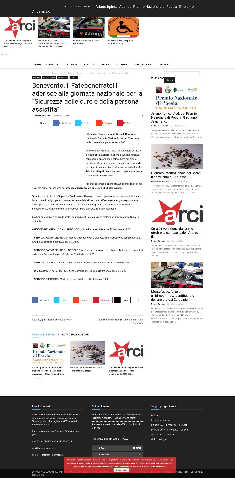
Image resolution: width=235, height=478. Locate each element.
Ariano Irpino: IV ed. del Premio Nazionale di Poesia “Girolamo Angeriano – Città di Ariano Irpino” (48, 370)
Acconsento (121, 470)
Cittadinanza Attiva (160, 420)
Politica (89, 64)
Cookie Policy (197, 472)
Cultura (121, 64)
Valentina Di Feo (42, 115)
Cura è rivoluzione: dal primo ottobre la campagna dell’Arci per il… (18, 43)
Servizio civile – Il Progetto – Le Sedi (169, 429)
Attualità (52, 64)
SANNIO (4, 54)
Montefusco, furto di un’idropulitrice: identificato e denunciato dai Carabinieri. (52, 43)
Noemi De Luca (158, 241)
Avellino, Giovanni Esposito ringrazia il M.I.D (120, 42)
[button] (165, 64)
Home (37, 64)
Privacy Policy (182, 472)
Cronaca (71, 64)
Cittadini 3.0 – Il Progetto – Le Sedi (169, 424)
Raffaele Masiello (159, 126)
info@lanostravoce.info (43, 448)
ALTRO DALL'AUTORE (75, 334)
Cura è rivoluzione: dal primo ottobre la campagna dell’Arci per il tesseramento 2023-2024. (126, 370)
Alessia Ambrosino (159, 181)
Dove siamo (76, 6)
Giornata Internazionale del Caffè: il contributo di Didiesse (176, 175)
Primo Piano (62, 78)
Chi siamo (64, 6)
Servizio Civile (142, 64)
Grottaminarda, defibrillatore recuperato (86, 42)
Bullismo (155, 415)
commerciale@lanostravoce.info (48, 454)
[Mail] (227, 58)
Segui (138, 454)
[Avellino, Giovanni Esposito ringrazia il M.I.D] (123, 27)
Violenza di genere (160, 439)
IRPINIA (87, 6)
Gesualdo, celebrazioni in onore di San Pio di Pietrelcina (120, 321)
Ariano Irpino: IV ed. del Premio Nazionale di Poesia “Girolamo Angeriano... (174, 117)
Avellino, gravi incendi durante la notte (52, 319)
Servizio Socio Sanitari (162, 434)
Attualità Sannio (49, 78)
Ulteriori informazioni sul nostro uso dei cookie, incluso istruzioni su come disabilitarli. (128, 466)
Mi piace (137, 448)
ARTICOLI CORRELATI (45, 334)
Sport (105, 64)
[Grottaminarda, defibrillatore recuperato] (89, 27)
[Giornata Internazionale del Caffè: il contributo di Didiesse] (87, 353)
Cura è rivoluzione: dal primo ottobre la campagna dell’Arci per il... (175, 233)
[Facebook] (221, 58)
